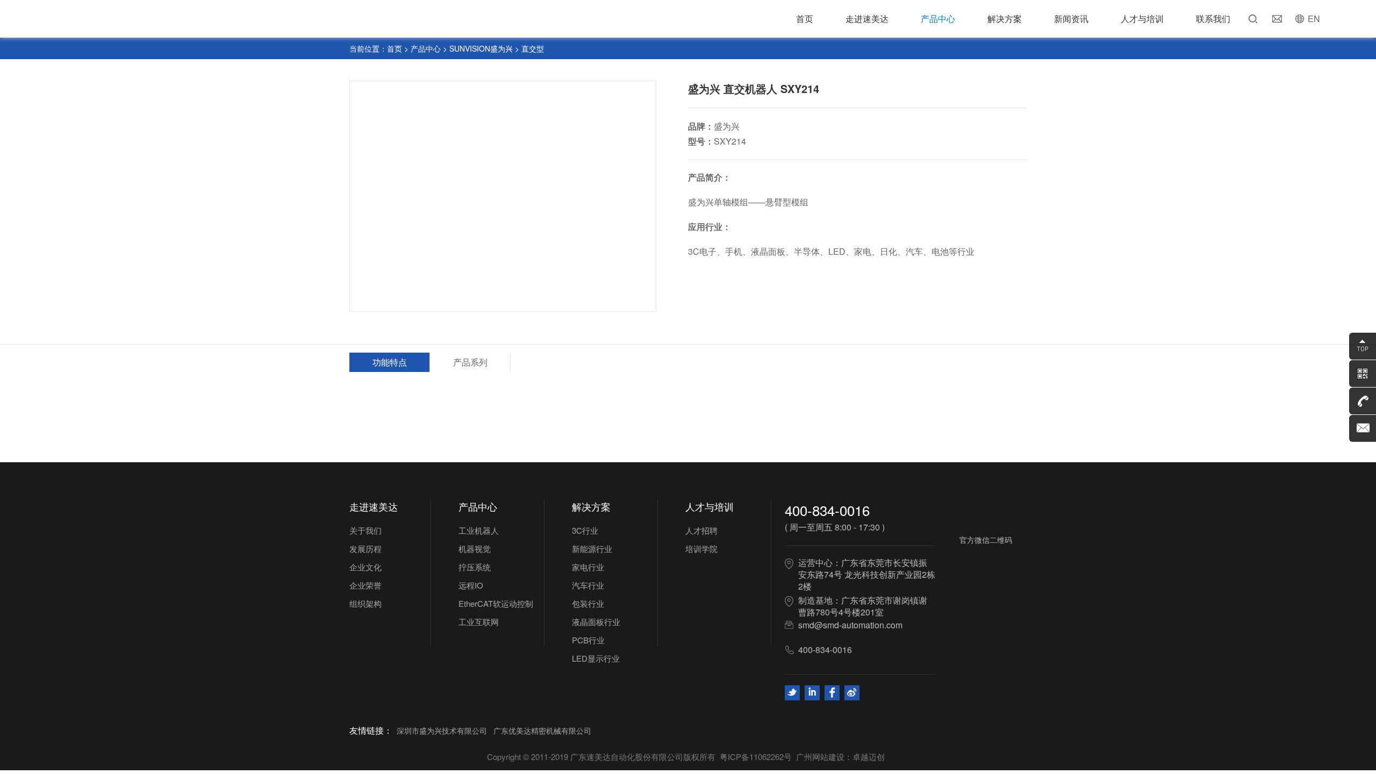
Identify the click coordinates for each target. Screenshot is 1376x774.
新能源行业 (592, 548)
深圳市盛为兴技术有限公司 (442, 730)
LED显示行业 (596, 658)
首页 (804, 18)
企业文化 (365, 566)
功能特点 (389, 362)
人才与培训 (1142, 18)
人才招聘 (701, 530)
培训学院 (701, 548)
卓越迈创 (868, 756)
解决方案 (1004, 18)
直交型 (532, 48)
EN (1314, 18)
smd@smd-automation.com (850, 625)
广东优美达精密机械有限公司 (542, 730)
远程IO (470, 585)
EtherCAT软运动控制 (495, 603)
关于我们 (365, 530)
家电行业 (588, 566)
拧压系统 (474, 566)
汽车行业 (588, 585)
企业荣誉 (365, 585)
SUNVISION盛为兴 (481, 48)
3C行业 (585, 530)
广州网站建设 (820, 756)
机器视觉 (474, 548)
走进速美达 (866, 18)
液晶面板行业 (596, 621)
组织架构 (365, 603)
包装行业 (588, 603)
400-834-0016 (827, 510)
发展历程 (365, 548)
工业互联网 (478, 621)
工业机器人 (478, 530)
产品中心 (938, 18)
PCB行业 (588, 640)
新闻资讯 (1071, 18)
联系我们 (1213, 18)
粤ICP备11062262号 (756, 756)
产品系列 (470, 362)
